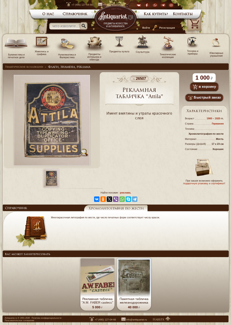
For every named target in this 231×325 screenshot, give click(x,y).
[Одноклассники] (103, 199)
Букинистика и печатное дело (16, 56)
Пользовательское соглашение (19, 320)
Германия (218, 123)
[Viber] (115, 199)
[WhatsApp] (122, 199)
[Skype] (128, 199)
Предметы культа (119, 51)
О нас (48, 14)
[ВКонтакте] (96, 199)
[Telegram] (134, 199)
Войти (146, 27)
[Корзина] (188, 33)
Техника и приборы (192, 52)
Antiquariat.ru (11, 318)
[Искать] (83, 26)
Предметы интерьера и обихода (94, 57)
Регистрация (167, 27)
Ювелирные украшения (216, 54)
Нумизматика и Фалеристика (67, 56)
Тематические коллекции (168, 55)
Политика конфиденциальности (46, 318)
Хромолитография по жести (116, 208)
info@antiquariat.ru (113, 4)
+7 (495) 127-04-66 (82, 4)
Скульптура (142, 52)
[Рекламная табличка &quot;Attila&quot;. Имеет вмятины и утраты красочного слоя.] (51, 179)
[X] (109, 199)
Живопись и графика (42, 52)
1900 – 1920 (214, 118)
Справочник (75, 14)
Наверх (158, 319)
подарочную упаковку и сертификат (203, 183)
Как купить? (156, 14)
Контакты (183, 14)
